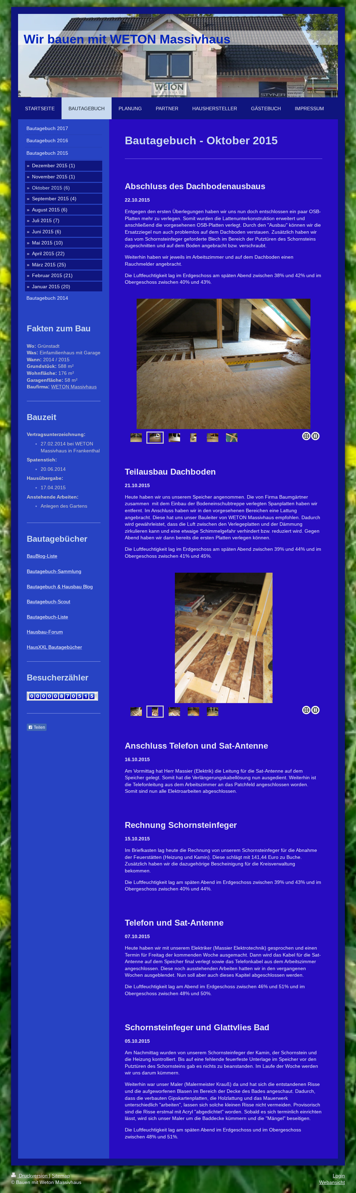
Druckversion (33, 1175)
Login (339, 1175)
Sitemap (61, 1175)
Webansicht (332, 1182)
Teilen (39, 727)
